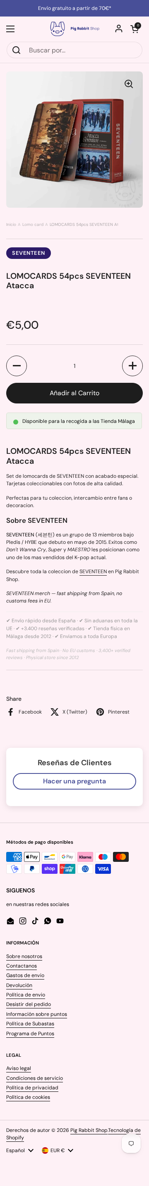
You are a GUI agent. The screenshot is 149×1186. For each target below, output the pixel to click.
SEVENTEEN (28, 252)
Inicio (11, 224)
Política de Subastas (30, 1023)
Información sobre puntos (36, 1014)
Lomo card (32, 224)
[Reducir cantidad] (16, 366)
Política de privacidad (32, 1087)
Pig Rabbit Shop (89, 1130)
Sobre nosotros (24, 956)
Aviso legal (18, 1068)
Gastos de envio (25, 975)
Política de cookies (28, 1097)
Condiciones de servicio (34, 1078)
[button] (134, 29)
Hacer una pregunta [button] (74, 781)
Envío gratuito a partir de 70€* (74, 8)
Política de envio (25, 994)
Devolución (19, 985)
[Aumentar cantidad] (132, 366)
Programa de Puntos (30, 1033)
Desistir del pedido (28, 1004)
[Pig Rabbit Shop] (74, 29)
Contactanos (21, 966)
